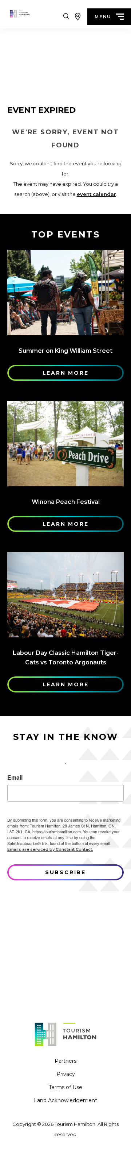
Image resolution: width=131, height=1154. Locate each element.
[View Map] (77, 16)
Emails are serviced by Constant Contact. (50, 849)
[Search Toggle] (66, 16)
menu (103, 16)
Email (15, 777)
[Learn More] (65, 292)
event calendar (96, 194)
